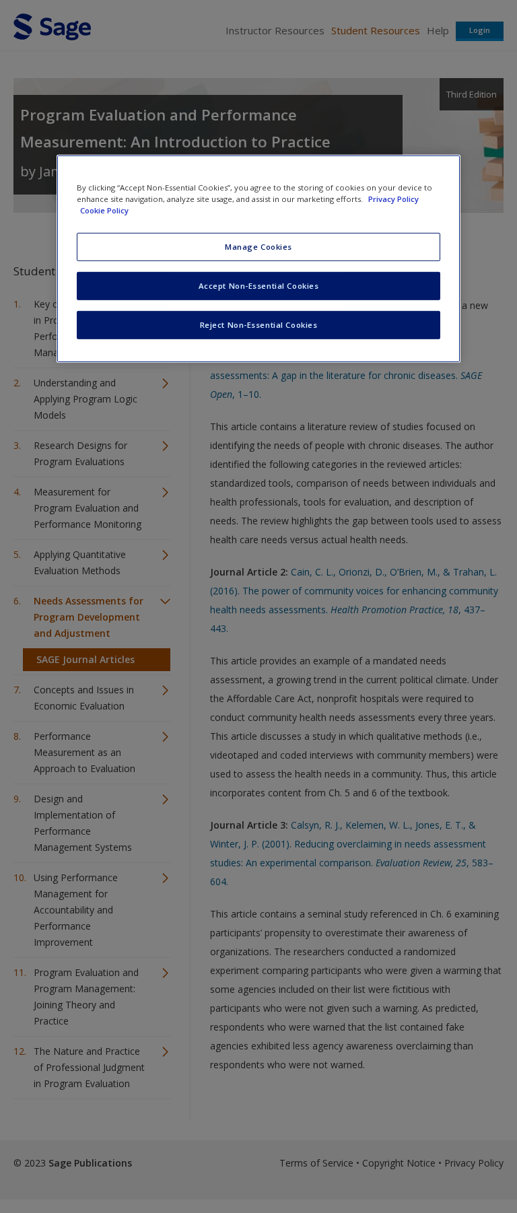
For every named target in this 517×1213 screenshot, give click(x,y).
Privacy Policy (393, 199)
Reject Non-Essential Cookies (259, 325)
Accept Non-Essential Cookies (259, 286)
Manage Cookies (258, 247)
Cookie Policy (104, 210)
